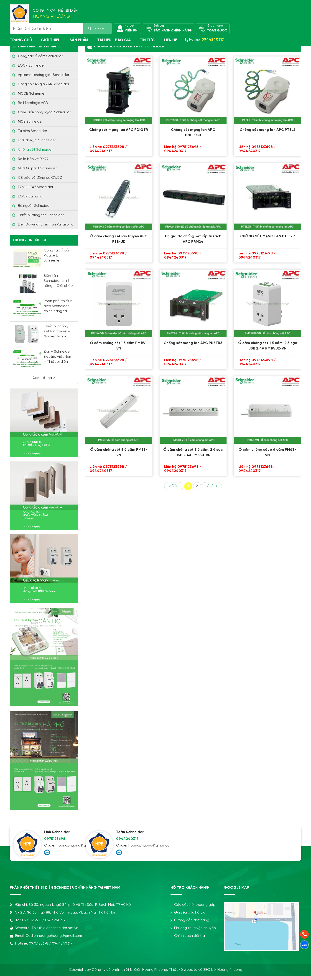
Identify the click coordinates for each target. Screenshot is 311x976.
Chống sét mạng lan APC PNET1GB (193, 132)
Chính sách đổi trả (189, 936)
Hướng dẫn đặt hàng (191, 920)
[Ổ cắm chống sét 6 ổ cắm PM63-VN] (267, 410)
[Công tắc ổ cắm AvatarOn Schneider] (44, 422)
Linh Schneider (57, 832)
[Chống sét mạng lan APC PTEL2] (267, 90)
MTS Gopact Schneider (37, 168)
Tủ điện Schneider (32, 131)
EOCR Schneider (31, 65)
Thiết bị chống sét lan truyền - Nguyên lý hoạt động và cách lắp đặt (58, 336)
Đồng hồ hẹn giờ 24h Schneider (43, 84)
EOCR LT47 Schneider (35, 187)
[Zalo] (47, 852)
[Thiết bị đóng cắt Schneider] (44, 568)
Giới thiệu (51, 40)
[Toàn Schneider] (99, 844)
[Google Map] (261, 906)
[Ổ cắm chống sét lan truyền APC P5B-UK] (118, 196)
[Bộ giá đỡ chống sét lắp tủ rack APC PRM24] (193, 196)
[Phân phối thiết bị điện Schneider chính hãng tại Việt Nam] (27, 309)
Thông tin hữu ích (30, 240)
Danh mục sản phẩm (37, 46)
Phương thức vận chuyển (195, 928)
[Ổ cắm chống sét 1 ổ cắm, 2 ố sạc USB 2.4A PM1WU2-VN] (267, 303)
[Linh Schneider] (27, 844)
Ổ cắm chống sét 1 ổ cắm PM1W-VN (118, 345)
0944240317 (127, 839)
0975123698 (54, 839)
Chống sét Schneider (35, 150)
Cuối (210, 486)
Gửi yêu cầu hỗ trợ (189, 912)
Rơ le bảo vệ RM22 (33, 159)
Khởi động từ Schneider (37, 140)
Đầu (175, 486)
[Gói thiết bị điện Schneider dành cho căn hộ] (44, 656)
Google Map (236, 888)
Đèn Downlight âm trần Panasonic (45, 224)
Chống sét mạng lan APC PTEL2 (267, 130)
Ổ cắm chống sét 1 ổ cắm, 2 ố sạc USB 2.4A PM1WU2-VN (267, 345)
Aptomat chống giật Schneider (43, 75)
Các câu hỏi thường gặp (194, 905)
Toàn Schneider (130, 832)
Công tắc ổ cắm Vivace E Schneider (57, 255)
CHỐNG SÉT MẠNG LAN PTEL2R (267, 236)
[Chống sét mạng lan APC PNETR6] (193, 303)
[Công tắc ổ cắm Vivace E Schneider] (27, 258)
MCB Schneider (30, 122)
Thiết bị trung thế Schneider (41, 215)
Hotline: (206, 39)
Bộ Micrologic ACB (33, 103)
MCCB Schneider (32, 94)
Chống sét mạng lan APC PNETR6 (193, 343)
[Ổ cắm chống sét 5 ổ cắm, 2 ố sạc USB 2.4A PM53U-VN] (193, 410)
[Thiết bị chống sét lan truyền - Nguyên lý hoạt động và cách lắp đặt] (27, 334)
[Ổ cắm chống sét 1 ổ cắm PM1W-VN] (118, 303)
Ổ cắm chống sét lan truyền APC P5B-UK (118, 239)
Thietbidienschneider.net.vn (54, 928)
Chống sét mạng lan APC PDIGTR (118, 130)
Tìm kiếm (100, 28)
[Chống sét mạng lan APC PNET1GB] (193, 90)
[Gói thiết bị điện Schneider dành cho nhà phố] (44, 760)
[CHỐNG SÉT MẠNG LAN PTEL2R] (267, 196)
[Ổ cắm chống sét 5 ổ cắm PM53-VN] (118, 410)
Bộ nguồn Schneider (34, 206)
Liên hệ (170, 40)
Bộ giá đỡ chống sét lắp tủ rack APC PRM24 (193, 239)
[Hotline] (304, 934)
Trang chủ (21, 40)
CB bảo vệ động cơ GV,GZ (40, 178)
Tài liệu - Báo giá (114, 40)
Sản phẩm (79, 40)
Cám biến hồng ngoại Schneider (44, 112)
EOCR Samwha (30, 196)
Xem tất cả (42, 378)
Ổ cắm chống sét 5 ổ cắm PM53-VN (118, 452)
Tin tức (147, 40)
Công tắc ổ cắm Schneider (40, 56)
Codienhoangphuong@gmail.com (63, 845)
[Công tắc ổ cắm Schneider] (44, 495)
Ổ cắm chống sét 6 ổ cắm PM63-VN (267, 452)
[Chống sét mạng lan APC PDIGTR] (118, 90)
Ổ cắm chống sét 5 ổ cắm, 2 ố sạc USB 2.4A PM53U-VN (193, 452)
